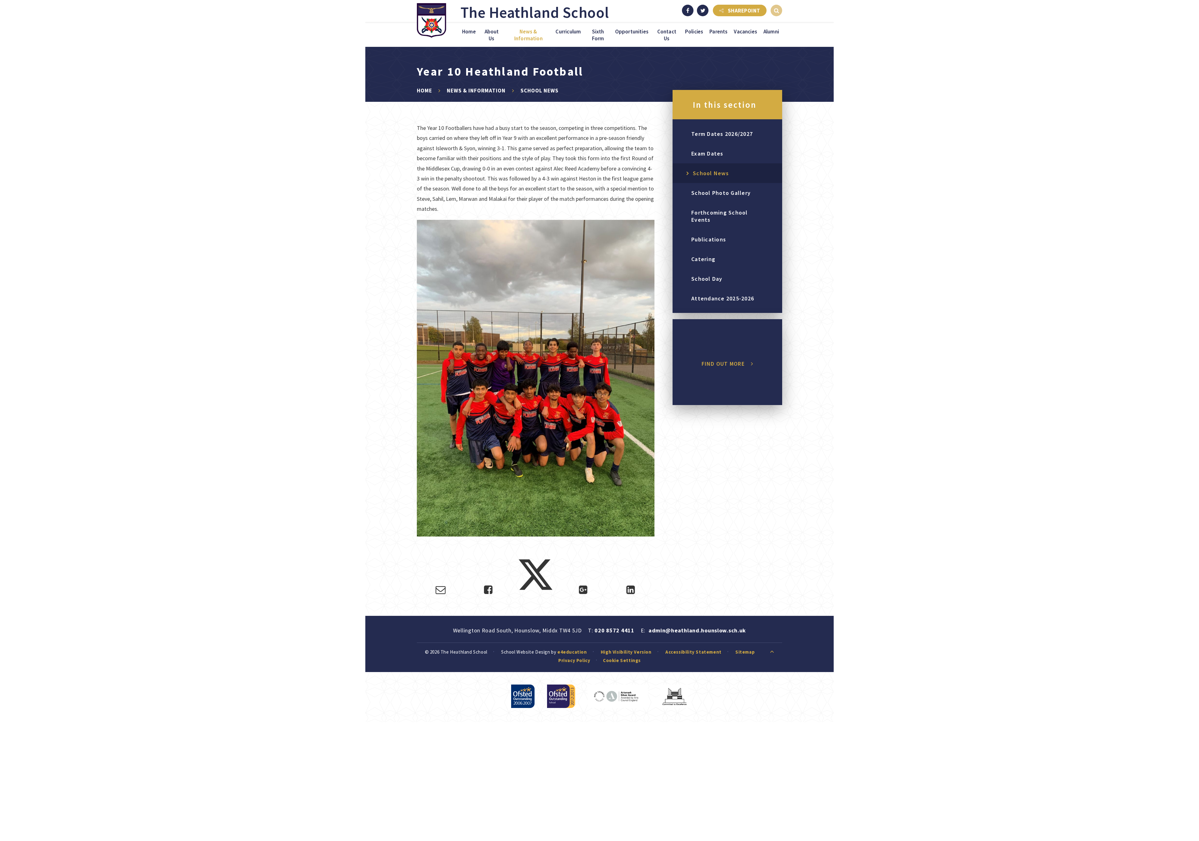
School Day (707, 278)
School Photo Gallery (721, 192)
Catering (703, 259)
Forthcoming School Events (719, 216)
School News (540, 90)
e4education (572, 652)
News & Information (476, 90)
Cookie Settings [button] (622, 660)
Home (424, 90)
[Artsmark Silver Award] (618, 696)
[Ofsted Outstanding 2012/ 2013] (561, 696)
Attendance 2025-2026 (722, 298)
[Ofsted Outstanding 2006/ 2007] (523, 696)
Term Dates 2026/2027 (722, 133)
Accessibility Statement (693, 652)
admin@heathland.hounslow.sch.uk (697, 630)
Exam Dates (707, 153)
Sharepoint (744, 10)
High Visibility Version (626, 652)
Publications (708, 239)
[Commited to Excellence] (674, 696)
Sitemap (745, 652)
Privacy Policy (574, 660)
